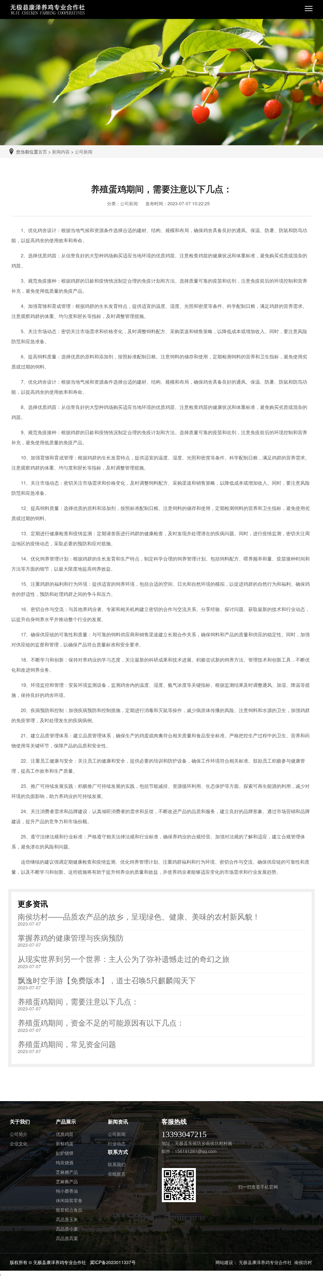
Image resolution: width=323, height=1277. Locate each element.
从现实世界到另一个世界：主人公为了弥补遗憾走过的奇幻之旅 (124, 958)
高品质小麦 (67, 1229)
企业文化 (18, 1143)
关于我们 (20, 1121)
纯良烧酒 (64, 1162)
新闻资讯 (118, 1121)
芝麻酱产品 (67, 1181)
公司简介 (18, 1134)
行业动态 (117, 1143)
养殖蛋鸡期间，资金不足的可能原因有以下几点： (101, 1022)
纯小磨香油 (67, 1191)
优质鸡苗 (64, 1134)
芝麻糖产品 (67, 1172)
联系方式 (118, 1151)
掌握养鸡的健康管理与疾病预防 (71, 937)
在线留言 (117, 1174)
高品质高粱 (67, 1238)
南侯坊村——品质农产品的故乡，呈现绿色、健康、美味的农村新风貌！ (139, 916)
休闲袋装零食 (69, 1200)
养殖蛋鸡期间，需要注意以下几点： (78, 1001)
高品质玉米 (67, 1219)
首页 (42, 151)
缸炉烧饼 (64, 1153)
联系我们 (117, 1164)
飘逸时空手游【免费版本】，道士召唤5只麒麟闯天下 (107, 980)
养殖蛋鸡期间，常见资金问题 (67, 1043)
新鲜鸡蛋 (64, 1143)
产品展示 (66, 1121)
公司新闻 (83, 151)
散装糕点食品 (69, 1210)
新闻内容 (61, 151)
